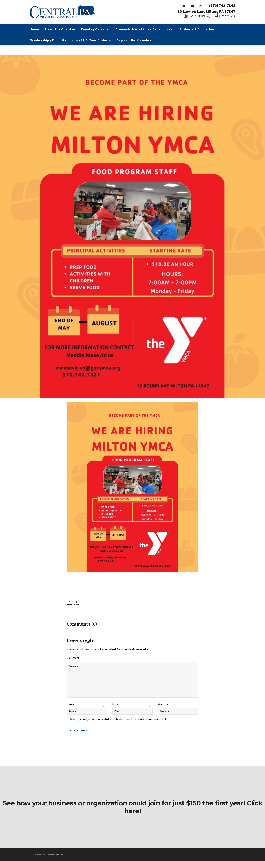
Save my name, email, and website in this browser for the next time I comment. (118, 719)
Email (116, 704)
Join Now (197, 15)
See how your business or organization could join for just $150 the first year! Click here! (132, 807)
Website (163, 704)
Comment (73, 658)
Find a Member (222, 15)
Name (70, 704)
